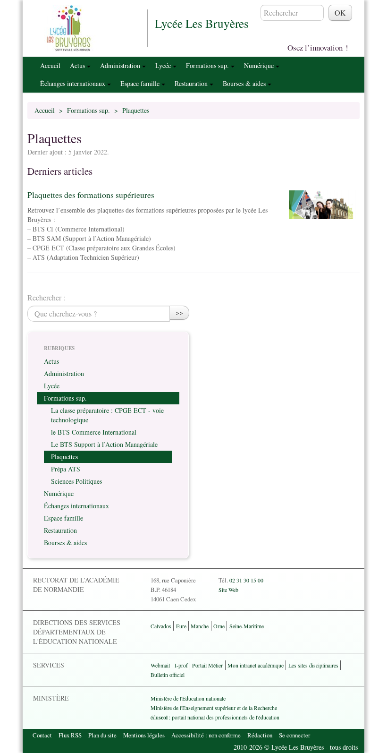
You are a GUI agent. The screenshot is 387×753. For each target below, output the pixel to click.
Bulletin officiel (168, 674)
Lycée (164, 65)
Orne (219, 626)
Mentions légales (144, 735)
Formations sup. (208, 65)
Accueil (50, 65)
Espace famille (140, 83)
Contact (42, 735)
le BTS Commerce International (93, 432)
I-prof (181, 665)
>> (179, 312)
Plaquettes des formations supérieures (90, 194)
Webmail (160, 665)
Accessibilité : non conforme (206, 735)
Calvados (161, 626)
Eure (181, 626)
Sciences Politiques (76, 481)
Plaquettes (64, 456)
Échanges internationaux (73, 83)
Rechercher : (46, 297)
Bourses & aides (245, 83)
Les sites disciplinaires (313, 665)
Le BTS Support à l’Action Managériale (104, 444)
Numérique (260, 65)
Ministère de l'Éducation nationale (188, 698)
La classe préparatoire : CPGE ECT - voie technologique (107, 415)
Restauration (192, 83)
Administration (121, 65)
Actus (78, 65)
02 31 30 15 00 (246, 580)
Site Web (228, 589)
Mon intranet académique (255, 665)
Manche (200, 626)
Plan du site (102, 735)
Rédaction (259, 735)
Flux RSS (70, 735)
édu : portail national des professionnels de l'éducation (215, 717)
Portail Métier (207, 665)
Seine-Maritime (246, 626)
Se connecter (294, 735)
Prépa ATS (65, 468)
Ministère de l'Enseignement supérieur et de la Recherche (214, 707)
